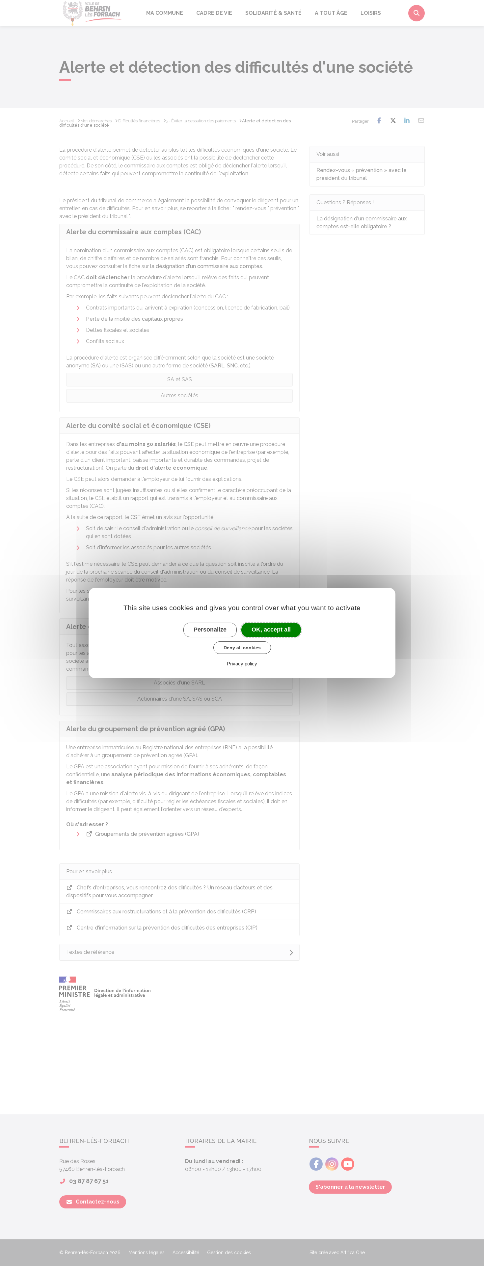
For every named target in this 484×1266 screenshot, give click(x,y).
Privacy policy (242, 663)
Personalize (210, 629)
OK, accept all (271, 629)
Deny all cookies (242, 647)
